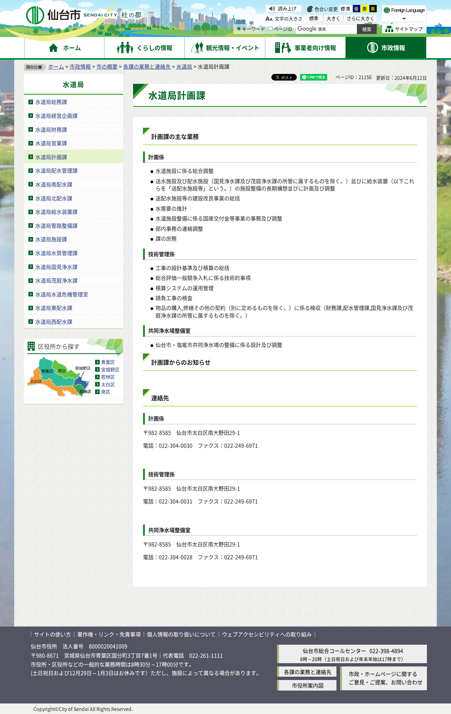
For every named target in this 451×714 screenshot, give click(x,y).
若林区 (108, 376)
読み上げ (287, 8)
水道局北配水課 (53, 198)
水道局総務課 (51, 102)
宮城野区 (110, 369)
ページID (283, 28)
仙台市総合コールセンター (334, 651)
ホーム (56, 66)
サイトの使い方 (52, 634)
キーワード (253, 28)
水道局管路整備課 (56, 225)
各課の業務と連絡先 (147, 66)
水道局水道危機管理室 (61, 294)
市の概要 (107, 66)
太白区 (108, 384)
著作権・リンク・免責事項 (109, 634)
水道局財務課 (51, 129)
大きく (333, 18)
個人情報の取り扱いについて (181, 634)
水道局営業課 (51, 143)
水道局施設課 (51, 239)
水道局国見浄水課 (56, 267)
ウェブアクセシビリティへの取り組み (267, 634)
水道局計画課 (51, 157)
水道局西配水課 (53, 321)
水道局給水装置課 (56, 212)
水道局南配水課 (53, 184)
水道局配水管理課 (56, 170)
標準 (345, 8)
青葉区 (108, 361)
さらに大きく (360, 18)
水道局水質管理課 (56, 253)
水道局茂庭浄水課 (56, 280)
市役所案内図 (308, 685)
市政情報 (80, 66)
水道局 (184, 66)
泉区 (105, 391)
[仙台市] (83, 15)
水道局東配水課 (53, 308)
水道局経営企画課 (56, 115)
